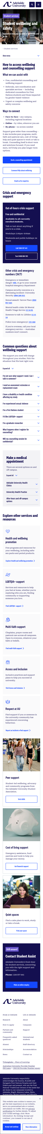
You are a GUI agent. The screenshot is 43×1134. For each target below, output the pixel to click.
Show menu (6, 55)
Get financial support (22, 866)
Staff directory (29, 1044)
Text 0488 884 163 (21, 256)
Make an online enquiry (21, 984)
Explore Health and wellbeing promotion (19, 560)
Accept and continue (11, 1126)
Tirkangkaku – (16, 1062)
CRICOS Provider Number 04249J (26, 1068)
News (5, 1054)
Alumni (6, 1044)
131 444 (32, 322)
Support (26, 1030)
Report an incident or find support (17, 730)
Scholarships (8, 1049)
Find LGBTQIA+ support (13, 606)
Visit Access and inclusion (14, 688)
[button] (40, 1098)
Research (6, 1020)
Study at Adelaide (10, 1015)
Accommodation (29, 1049)
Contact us (27, 1054)
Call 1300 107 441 (21, 248)
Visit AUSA (21, 799)
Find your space (21, 930)
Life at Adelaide (29, 1015)
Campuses (27, 1025)
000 (14, 283)
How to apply (8, 1025)
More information (31, 1127)
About (25, 1020)
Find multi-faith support (14, 648)
